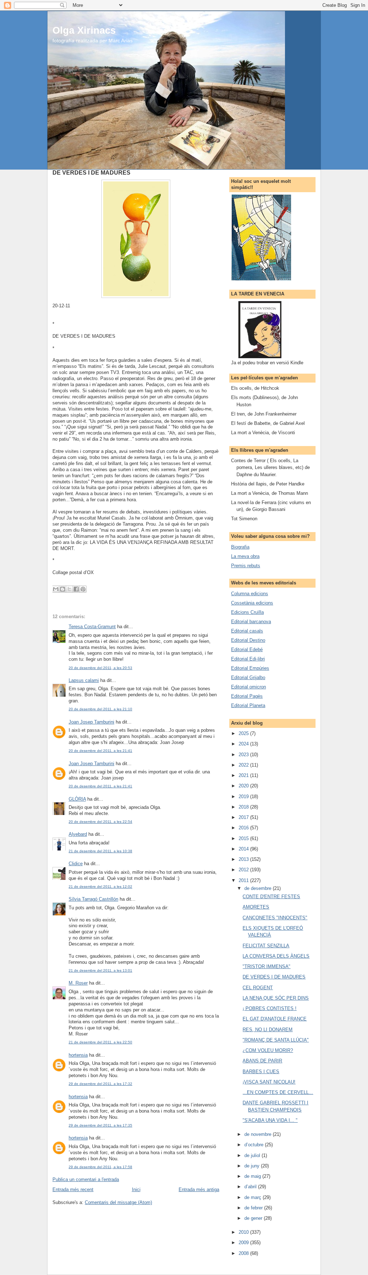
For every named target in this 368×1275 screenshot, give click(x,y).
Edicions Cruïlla (247, 612)
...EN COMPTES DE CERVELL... (278, 1092)
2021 (244, 775)
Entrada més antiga (199, 1189)
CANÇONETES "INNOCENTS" (275, 917)
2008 (244, 1253)
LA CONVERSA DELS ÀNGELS (276, 956)
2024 (244, 743)
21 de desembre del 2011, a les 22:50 (100, 1042)
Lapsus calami (84, 680)
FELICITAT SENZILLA (266, 945)
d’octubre (254, 1144)
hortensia (78, 1055)
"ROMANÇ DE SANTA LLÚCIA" (276, 1040)
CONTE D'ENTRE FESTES (271, 896)
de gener (254, 1218)
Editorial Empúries (250, 668)
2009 (244, 1242)
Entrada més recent (72, 1189)
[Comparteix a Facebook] (76, 589)
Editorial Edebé (247, 649)
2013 (244, 859)
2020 (244, 785)
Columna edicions (249, 593)
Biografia (240, 547)
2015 (244, 838)
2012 (244, 869)
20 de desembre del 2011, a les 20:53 (100, 668)
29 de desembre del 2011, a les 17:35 (100, 1125)
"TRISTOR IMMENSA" (266, 966)
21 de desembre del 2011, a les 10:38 (100, 851)
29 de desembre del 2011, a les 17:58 (100, 1167)
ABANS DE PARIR (262, 1060)
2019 (244, 796)
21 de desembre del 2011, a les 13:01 (100, 970)
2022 (244, 765)
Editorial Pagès (247, 696)
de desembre (258, 888)
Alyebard (78, 834)
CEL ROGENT (258, 987)
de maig (253, 1176)
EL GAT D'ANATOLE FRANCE (275, 1019)
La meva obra (245, 556)
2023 (244, 754)
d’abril (251, 1186)
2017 (244, 817)
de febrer (254, 1207)
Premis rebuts (245, 565)
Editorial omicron (248, 686)
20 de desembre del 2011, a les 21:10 (100, 709)
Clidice (76, 863)
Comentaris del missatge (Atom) (118, 1202)
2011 (244, 880)
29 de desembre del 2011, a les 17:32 (100, 1084)
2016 (244, 827)
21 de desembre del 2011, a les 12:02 (100, 886)
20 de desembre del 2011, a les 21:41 (100, 751)
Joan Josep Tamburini (91, 722)
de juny (252, 1166)
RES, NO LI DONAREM (268, 1029)
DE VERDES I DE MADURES (274, 977)
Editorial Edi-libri (248, 659)
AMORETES (256, 907)
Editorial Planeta (248, 705)
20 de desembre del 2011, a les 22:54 (100, 822)
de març (253, 1197)
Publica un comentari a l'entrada (85, 1179)
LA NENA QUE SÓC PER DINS (276, 998)
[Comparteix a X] (69, 589)
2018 (244, 807)
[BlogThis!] (62, 589)
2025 (244, 733)
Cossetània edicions (252, 603)
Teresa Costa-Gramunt (92, 626)
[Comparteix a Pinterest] (83, 589)
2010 (244, 1232)
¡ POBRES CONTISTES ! (269, 1008)
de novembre (258, 1134)
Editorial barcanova (251, 621)
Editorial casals (247, 631)
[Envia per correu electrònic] (55, 589)
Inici (136, 1189)
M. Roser (78, 983)
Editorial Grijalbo (248, 677)
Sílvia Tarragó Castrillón (93, 899)
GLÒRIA (77, 799)
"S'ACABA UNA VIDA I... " (270, 1120)
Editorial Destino (248, 640)
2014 (244, 849)
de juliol (253, 1155)
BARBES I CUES (261, 1071)
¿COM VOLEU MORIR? (268, 1050)
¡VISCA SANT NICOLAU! (269, 1082)
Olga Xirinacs (84, 30)
